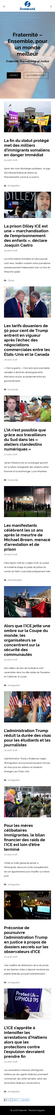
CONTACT (13, 75)
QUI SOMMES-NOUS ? (36, 75)
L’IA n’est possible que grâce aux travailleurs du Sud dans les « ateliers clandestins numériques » (25, 439)
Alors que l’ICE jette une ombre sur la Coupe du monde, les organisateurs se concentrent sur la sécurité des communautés (27, 640)
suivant (24, 1099)
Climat (11, 280)
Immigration (14, 185)
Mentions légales (37, 1110)
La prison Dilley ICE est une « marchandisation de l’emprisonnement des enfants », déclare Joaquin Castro (26, 236)
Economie (13, 389)
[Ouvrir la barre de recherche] (51, 6)
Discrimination (15, 580)
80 (15, 1099)
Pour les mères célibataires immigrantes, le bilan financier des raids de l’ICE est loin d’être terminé (24, 837)
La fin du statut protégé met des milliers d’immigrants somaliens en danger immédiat (27, 147)
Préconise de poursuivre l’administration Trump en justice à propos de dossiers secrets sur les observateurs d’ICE (26, 939)
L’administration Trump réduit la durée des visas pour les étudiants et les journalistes (27, 737)
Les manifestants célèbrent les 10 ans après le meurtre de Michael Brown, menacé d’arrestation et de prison (27, 537)
